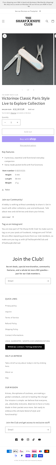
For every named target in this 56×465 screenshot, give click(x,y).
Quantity (5, 117)
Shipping (13, 113)
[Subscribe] (48, 281)
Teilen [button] (7, 190)
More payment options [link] (28, 145)
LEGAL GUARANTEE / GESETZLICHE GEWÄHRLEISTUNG (27, 341)
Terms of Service (12, 317)
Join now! (6, 217)
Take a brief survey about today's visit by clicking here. (25, 364)
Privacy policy (11, 306)
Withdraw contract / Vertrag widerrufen (25, 347)
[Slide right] (34, 90)
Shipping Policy (11, 329)
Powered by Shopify (36, 460)
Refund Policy (11, 323)
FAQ (6, 378)
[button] (3, 21)
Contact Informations (14, 335)
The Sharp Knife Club (24, 460)
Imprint (8, 312)
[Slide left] (22, 90)
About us (9, 372)
